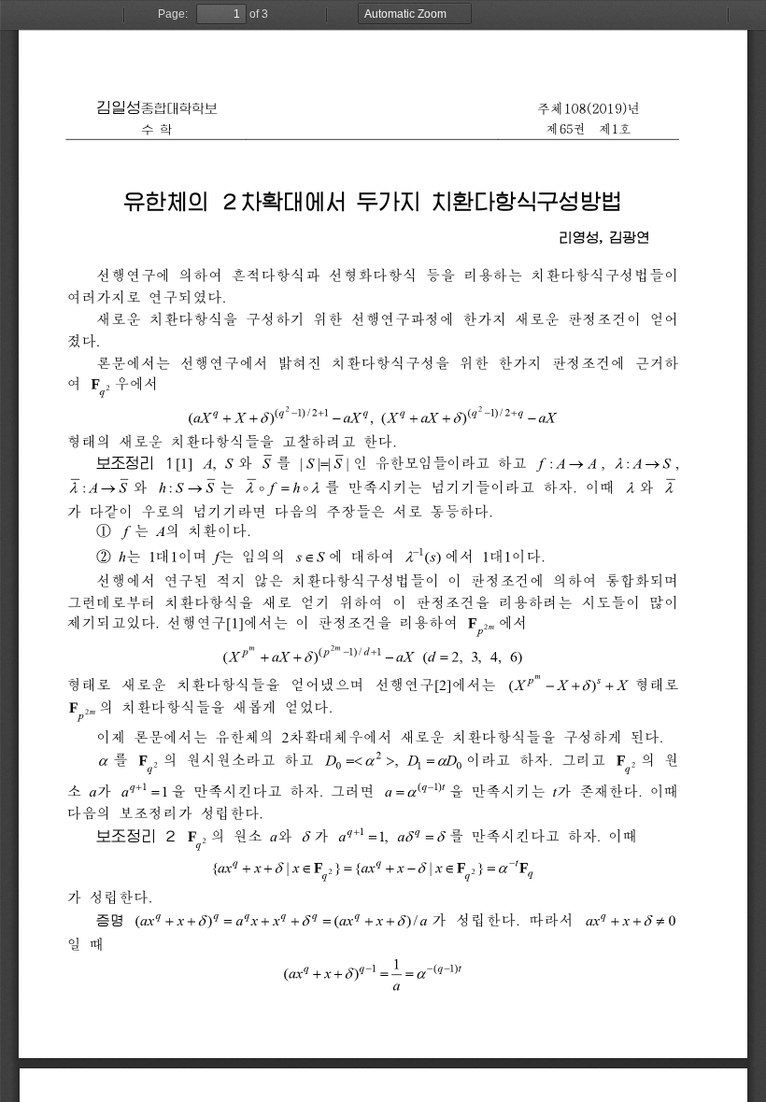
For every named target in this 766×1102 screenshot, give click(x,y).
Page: (173, 14)
